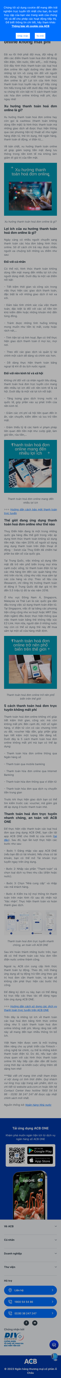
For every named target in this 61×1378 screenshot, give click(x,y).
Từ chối (40, 36)
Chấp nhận (22, 36)
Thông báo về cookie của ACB (30, 26)
